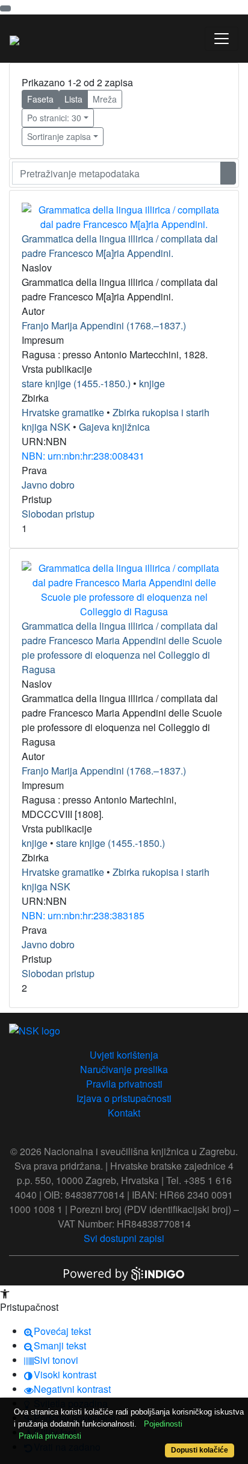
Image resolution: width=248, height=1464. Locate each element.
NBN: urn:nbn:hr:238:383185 (83, 915)
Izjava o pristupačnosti (124, 1098)
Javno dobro (48, 485)
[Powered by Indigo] (124, 1272)
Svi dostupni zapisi (124, 1238)
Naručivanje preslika (124, 1069)
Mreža (105, 99)
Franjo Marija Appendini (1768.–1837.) (104, 325)
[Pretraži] (228, 173)
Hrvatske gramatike (63, 412)
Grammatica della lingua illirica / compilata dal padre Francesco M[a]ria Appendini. (120, 246)
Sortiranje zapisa (59, 136)
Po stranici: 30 (54, 118)
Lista (73, 99)
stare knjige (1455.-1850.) (76, 383)
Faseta (40, 99)
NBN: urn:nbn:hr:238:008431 (83, 456)
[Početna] (14, 39)
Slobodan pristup (58, 514)
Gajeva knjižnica (114, 427)
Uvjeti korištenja (124, 1055)
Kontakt (124, 1113)
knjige (152, 383)
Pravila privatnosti (124, 1084)
